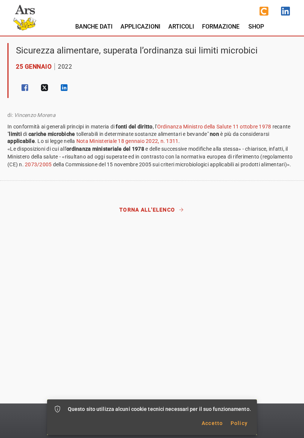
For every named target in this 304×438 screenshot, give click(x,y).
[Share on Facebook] (25, 88)
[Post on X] (44, 88)
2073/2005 (38, 164)
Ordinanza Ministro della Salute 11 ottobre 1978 (214, 127)
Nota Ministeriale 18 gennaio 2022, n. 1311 (127, 141)
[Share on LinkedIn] (64, 88)
